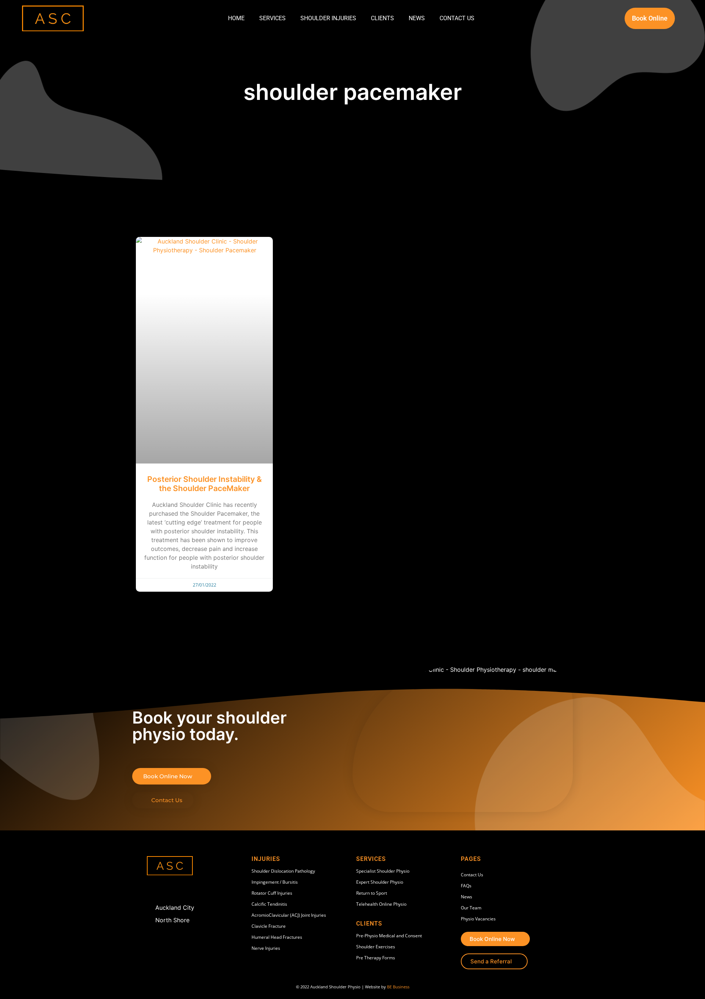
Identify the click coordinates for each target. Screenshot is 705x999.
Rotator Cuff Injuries (272, 893)
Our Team (471, 908)
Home (236, 18)
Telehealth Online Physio (381, 904)
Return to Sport (371, 893)
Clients (382, 18)
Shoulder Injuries (328, 18)
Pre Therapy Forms (375, 958)
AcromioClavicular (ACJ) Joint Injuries (289, 915)
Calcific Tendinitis (269, 904)
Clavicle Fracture (269, 926)
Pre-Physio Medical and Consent (389, 936)
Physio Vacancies (478, 919)
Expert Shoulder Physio (379, 882)
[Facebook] (153, 889)
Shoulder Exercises (375, 947)
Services (272, 18)
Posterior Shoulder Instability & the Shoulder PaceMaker (204, 484)
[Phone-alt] (168, 889)
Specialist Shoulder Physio (382, 871)
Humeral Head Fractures (277, 937)
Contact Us (457, 18)
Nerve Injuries (266, 948)
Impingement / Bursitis (275, 882)
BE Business (398, 986)
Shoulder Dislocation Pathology (283, 871)
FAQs (466, 886)
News (417, 18)
